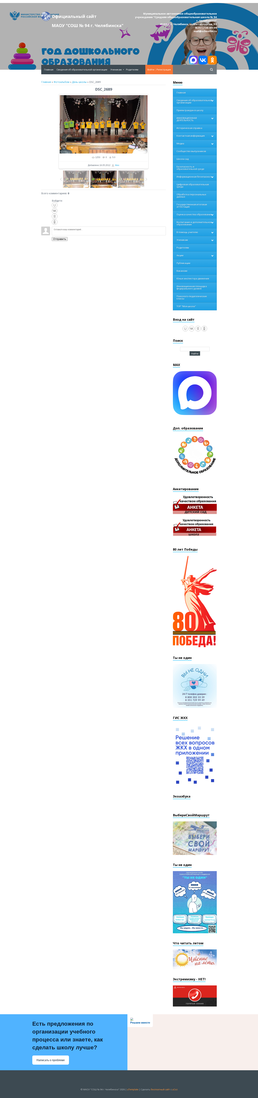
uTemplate (132, 1089)
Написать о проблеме (51, 1060)
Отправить (59, 239)
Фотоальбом (61, 82)
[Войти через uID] (54, 205)
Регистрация (164, 69)
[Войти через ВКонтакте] (54, 211)
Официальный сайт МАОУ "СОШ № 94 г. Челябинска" (87, 17)
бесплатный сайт (160, 1089)
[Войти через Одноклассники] (54, 222)
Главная (46, 82)
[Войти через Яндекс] (54, 216)
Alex (117, 165)
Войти (150, 69)
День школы (79, 82)
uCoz (175, 1089)
